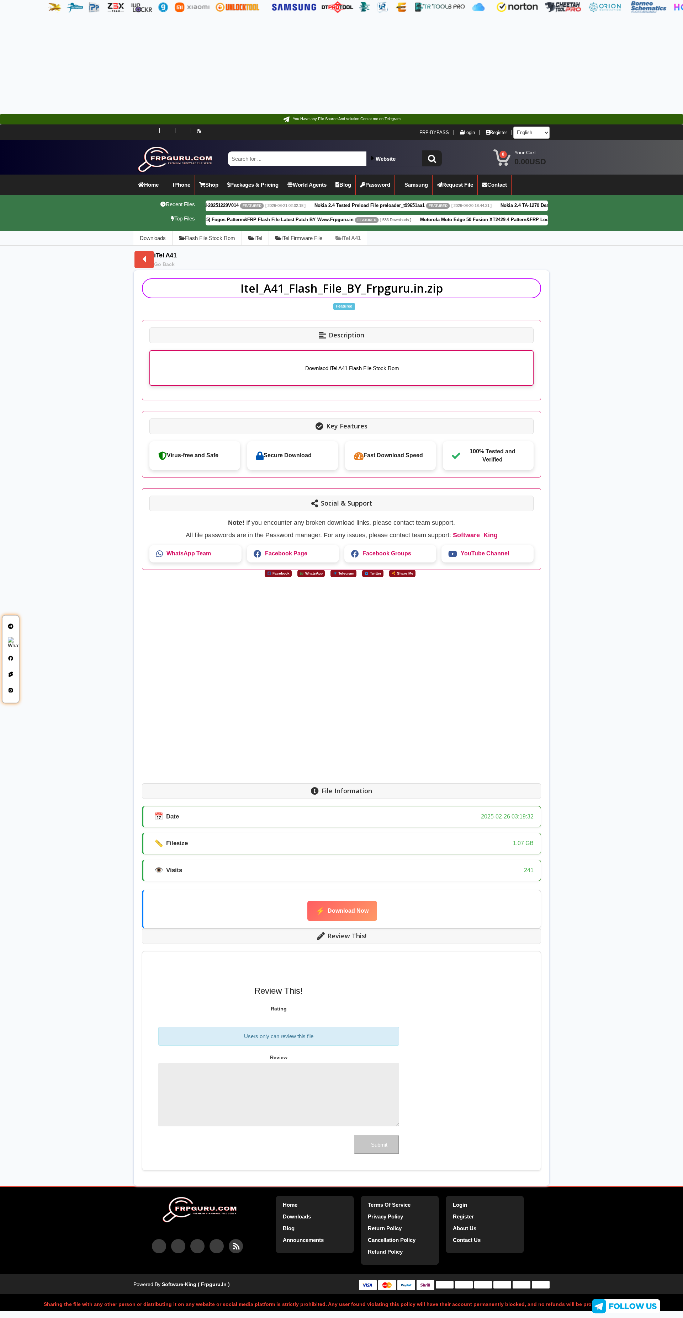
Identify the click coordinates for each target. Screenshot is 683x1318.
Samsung (416, 185)
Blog (345, 185)
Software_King (475, 535)
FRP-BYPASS (434, 132)
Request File (457, 185)
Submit (379, 1145)
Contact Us (467, 1240)
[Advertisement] (213, 64)
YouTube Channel (485, 553)
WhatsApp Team (188, 553)
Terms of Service (389, 1205)
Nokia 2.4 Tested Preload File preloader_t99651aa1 (310, 205)
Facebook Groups (386, 553)
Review (278, 1057)
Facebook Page (286, 553)
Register (498, 132)
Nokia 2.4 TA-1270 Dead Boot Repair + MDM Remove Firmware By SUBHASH (525, 205)
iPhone (181, 185)
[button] (432, 158)
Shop (211, 185)
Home (151, 185)
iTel (258, 238)
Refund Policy (385, 1252)
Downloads (153, 238)
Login (469, 132)
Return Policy (385, 1228)
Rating (279, 1009)
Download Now (342, 911)
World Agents (310, 185)
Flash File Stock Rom (210, 238)
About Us (464, 1228)
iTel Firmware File (301, 238)
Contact (497, 185)
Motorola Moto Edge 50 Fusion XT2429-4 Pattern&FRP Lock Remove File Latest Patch (455, 219)
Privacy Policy (385, 1216)
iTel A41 (351, 238)
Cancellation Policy (391, 1240)
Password (377, 185)
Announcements (303, 1240)
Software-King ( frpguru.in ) (196, 1284)
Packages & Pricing (254, 185)
